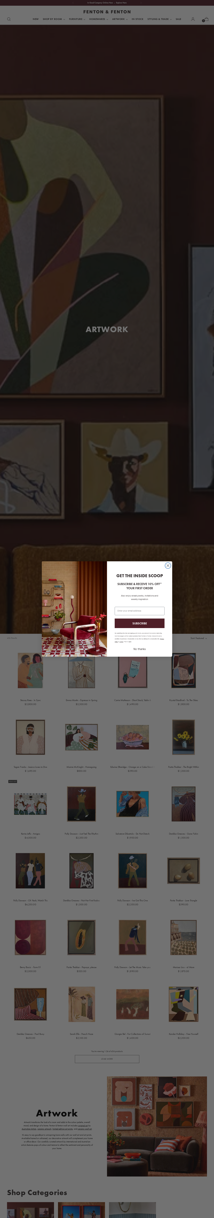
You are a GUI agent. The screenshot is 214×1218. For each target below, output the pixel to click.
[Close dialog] (168, 566)
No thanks (139, 649)
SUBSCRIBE (139, 623)
